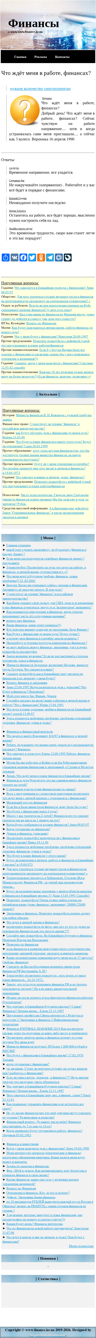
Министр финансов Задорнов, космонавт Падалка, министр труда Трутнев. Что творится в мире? (45, 667)
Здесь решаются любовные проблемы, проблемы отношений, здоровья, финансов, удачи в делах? (47, 720)
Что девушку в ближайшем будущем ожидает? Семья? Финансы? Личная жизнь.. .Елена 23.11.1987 (42, 1008)
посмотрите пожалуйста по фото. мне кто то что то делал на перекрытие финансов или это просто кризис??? (46, 928)
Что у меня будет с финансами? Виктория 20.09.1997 (51, 336)
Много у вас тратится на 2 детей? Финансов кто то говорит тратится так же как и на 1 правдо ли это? (45, 817)
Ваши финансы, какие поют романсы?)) (33, 625)
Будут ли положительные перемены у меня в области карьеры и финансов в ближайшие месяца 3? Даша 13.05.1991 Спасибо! (47, 893)
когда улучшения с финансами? (27, 1064)
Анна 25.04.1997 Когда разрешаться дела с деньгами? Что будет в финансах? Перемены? (44, 689)
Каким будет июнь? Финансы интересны (34, 1223)
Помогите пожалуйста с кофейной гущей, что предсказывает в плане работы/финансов (45, 343)
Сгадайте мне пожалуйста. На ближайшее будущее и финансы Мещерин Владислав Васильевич (47, 937)
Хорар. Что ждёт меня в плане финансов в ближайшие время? (48, 775)
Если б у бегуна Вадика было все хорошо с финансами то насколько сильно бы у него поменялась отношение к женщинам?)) (45, 354)
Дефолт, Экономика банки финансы (30, 1197)
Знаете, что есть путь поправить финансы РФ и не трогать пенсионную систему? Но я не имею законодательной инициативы (44, 988)
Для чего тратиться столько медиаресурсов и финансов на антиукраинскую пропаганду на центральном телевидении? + (47, 298)
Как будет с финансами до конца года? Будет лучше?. (43, 634)
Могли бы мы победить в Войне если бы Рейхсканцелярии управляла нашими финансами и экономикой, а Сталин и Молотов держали (47, 766)
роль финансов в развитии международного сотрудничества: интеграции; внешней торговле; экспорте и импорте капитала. (46, 950)
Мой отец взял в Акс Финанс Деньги (31, 696)
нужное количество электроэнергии (40, 88)
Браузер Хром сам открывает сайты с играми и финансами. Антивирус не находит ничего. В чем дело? (45, 587)
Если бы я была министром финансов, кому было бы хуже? (47, 807)
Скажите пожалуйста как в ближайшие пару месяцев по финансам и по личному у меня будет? (42, 675)
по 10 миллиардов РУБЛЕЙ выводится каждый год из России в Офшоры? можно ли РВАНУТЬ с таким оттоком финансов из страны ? (47, 1206)
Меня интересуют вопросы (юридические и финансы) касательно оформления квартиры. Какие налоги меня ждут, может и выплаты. (43, 1157)
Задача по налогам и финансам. (27, 1166)
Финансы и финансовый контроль (29, 731)
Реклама (40, 56)
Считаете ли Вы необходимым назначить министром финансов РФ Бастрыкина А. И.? (41, 968)
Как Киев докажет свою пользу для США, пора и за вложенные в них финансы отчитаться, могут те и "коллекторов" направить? (48, 604)
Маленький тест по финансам (26, 802)
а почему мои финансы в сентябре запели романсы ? (42, 638)
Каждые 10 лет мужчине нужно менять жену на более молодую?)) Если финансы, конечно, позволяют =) (47, 374)
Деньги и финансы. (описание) (27, 833)
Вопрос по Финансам (21, 1188)
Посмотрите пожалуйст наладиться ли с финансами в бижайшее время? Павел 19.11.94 (41, 840)
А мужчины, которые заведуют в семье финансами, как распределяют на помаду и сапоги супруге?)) (42, 1217)
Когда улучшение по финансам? (28, 829)
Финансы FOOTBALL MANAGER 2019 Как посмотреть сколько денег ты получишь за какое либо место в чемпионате (45, 1030)
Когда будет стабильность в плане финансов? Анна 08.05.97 (47, 824)
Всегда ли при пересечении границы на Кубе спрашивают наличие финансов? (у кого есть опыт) (46, 307)
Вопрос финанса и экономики (26, 682)
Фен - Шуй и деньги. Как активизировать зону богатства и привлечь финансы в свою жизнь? (44, 1172)
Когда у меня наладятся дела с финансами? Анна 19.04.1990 (47, 1148)
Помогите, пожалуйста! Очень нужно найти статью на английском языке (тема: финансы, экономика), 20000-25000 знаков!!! (43, 904)
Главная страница (18, 545)
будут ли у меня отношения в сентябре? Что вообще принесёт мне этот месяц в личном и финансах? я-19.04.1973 (45, 468)
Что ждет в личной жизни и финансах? (33, 922)
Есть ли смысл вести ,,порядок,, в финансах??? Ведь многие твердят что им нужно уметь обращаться (45, 1079)
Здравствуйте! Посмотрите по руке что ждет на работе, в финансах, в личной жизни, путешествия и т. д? (44, 569)
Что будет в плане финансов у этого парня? (36, 855)
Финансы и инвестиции (22, 1144)
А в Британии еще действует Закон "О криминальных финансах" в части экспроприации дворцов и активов (45, 512)
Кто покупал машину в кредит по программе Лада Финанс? (47, 629)
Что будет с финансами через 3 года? (32, 811)
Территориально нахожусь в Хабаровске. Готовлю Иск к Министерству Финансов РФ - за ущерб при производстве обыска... (43, 882)
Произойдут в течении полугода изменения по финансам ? (46, 642)
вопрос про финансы (20, 620)
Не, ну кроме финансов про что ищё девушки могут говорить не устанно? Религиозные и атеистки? (46, 1115)
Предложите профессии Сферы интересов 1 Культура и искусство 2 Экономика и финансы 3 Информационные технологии (42, 1019)
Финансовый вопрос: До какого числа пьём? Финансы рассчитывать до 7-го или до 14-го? (41, 1123)
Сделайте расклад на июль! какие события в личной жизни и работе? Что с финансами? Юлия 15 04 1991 (46, 702)
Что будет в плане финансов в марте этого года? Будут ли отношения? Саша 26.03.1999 (46, 443)
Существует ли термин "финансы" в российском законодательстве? (41, 426)
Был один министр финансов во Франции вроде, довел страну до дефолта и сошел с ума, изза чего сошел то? (48, 316)
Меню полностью (81, 1246)
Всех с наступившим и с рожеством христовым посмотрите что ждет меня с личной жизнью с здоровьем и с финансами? (45, 795)
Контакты (62, 56)
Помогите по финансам (22, 944)
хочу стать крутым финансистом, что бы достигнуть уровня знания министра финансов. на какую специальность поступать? (45, 455)
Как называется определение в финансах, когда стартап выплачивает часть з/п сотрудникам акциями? (42, 613)
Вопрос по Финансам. (41, 323)
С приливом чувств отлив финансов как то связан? (41, 789)
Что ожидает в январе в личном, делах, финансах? (50, 477)
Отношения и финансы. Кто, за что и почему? (38, 1192)
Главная (20, 56)
